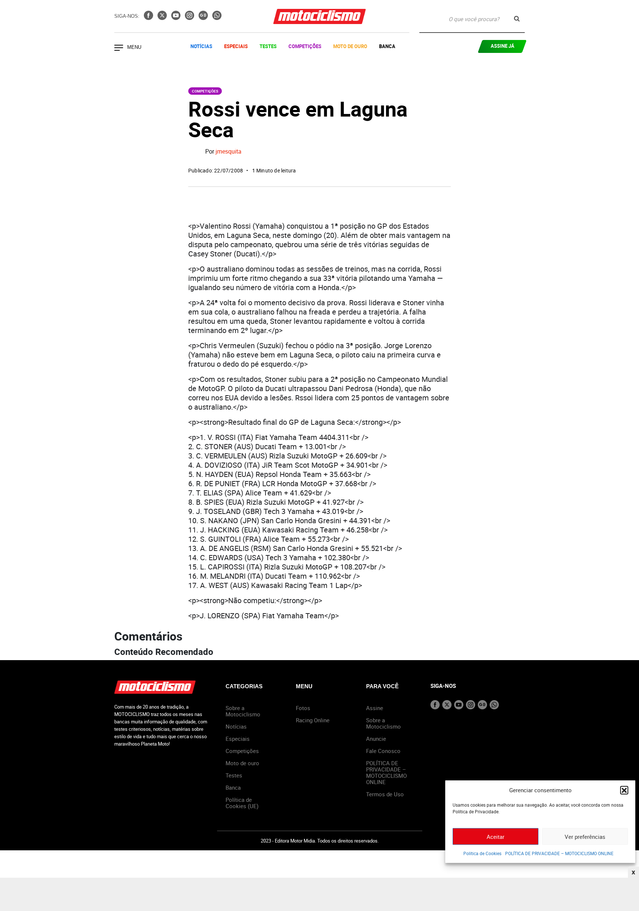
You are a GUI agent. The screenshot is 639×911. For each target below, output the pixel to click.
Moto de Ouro (350, 46)
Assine (374, 708)
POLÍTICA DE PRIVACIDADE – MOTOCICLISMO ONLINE (559, 853)
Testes (268, 46)
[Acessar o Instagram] (190, 18)
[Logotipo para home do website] (319, 16)
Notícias (201, 46)
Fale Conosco (383, 750)
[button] (624, 790)
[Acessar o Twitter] (163, 18)
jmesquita (228, 152)
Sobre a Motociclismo (243, 711)
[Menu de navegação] (118, 48)
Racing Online (312, 720)
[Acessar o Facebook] (149, 18)
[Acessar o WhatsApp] (217, 18)
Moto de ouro (242, 763)
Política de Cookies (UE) (242, 803)
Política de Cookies (482, 853)
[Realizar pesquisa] (516, 18)
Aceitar (495, 836)
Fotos (303, 708)
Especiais (236, 46)
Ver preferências (585, 836)
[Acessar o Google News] (204, 18)
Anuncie (376, 738)
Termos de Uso (385, 794)
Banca (387, 46)
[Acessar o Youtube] (176, 18)
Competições (304, 46)
